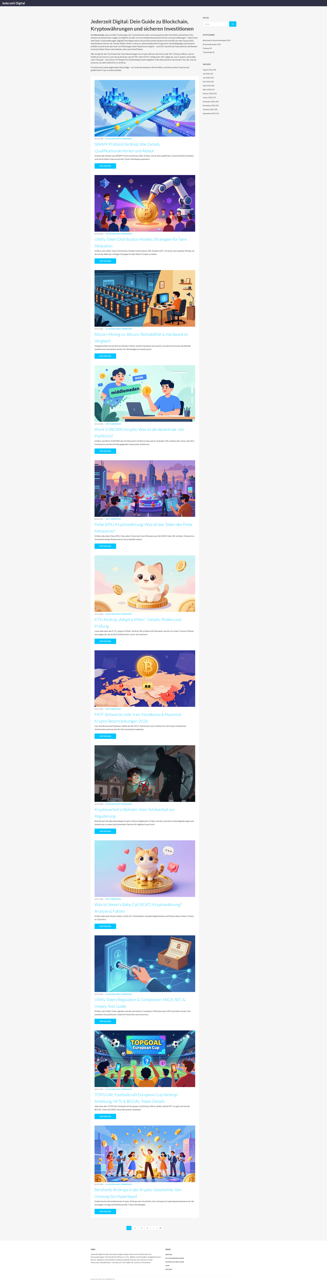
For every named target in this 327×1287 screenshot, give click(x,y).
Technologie (208, 52)
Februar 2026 (210, 94)
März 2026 (209, 90)
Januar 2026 (209, 97)
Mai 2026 (208, 82)
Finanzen (207, 48)
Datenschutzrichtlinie (174, 1262)
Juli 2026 (208, 74)
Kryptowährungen (113, 424)
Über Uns (168, 1254)
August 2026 (209, 70)
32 (160, 1228)
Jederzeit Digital (13, 3)
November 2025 (211, 106)
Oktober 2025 (210, 109)
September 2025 (211, 113)
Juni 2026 (208, 78)
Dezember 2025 (211, 102)
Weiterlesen (105, 166)
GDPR (167, 1265)
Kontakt (168, 1269)
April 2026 (208, 86)
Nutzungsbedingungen (174, 1258)
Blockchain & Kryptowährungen (119, 139)
